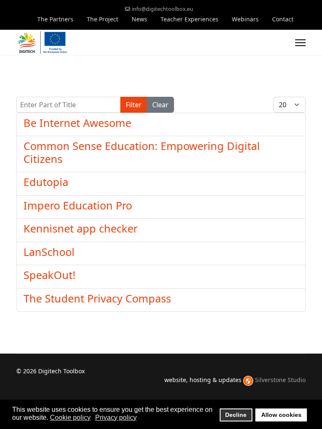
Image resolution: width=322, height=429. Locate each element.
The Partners (55, 19)
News (139, 19)
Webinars (245, 19)
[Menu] (300, 42)
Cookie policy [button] (70, 417)
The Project (102, 19)
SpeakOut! (49, 275)
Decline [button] (236, 414)
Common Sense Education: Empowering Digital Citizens (141, 152)
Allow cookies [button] (281, 414)
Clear (160, 104)
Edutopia (45, 182)
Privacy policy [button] (116, 417)
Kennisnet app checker (80, 228)
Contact (282, 19)
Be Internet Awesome (77, 123)
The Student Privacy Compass (97, 298)
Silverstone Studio (280, 380)
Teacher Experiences (189, 19)
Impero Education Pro (77, 205)
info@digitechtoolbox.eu (162, 9)
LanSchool (49, 252)
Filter (134, 104)
